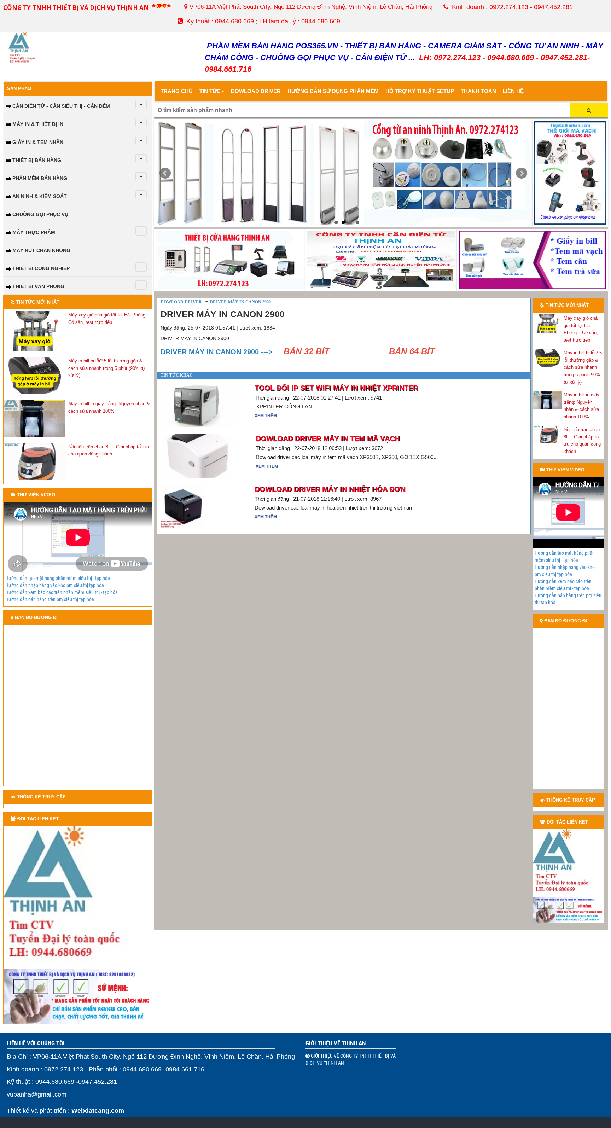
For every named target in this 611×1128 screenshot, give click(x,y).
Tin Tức (210, 91)
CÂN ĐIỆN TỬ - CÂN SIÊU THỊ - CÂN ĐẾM (61, 106)
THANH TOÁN (478, 91)
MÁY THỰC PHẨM (33, 232)
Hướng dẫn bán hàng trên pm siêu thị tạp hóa (49, 599)
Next (521, 173)
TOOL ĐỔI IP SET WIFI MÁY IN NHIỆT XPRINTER (336, 388)
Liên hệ (513, 91)
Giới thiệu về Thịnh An (336, 1043)
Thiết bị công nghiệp (41, 268)
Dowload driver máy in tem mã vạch (328, 438)
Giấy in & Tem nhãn (37, 142)
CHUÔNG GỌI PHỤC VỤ (40, 214)
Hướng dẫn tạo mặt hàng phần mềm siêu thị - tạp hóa (57, 578)
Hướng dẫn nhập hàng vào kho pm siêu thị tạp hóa (54, 585)
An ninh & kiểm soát (39, 196)
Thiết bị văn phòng (38, 286)
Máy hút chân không (41, 250)
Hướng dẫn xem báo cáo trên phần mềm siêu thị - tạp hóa (61, 592)
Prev (165, 173)
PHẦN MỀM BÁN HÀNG (39, 178)
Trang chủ (177, 91)
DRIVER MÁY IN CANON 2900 (240, 302)
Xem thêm (266, 415)
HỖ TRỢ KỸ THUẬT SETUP (419, 91)
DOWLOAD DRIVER (256, 91)
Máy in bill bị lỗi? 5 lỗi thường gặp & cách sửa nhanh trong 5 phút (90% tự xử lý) (106, 368)
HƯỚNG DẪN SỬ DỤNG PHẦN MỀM (333, 91)
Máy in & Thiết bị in (37, 124)
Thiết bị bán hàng (36, 160)
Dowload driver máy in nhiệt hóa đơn (330, 489)
